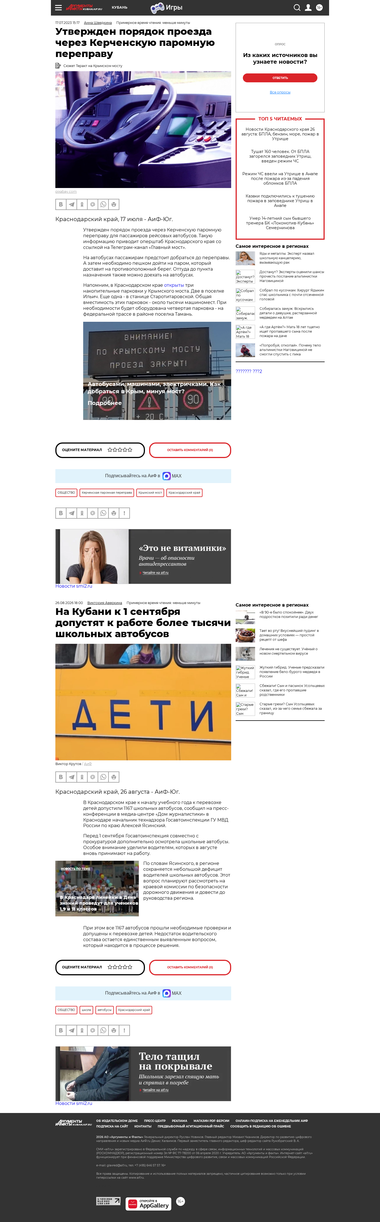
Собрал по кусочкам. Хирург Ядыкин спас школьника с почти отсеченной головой (292, 294)
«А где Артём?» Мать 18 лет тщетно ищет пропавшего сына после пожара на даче (290, 331)
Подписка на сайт (112, 1126)
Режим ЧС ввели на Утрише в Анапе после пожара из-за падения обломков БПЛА (280, 179)
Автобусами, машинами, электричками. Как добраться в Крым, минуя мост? (154, 388)
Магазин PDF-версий (211, 1121)
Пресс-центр (155, 1121)
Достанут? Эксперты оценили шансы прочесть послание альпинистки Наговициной (292, 276)
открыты (174, 285)
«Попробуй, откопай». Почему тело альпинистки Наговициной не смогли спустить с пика (290, 349)
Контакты (142, 1126)
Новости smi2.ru (73, 586)
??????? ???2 (249, 371)
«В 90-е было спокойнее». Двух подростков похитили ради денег (289, 614)
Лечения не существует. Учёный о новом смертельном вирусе (289, 651)
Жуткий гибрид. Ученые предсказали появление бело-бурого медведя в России (292, 671)
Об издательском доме (117, 1121)
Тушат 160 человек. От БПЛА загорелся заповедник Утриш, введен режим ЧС (280, 156)
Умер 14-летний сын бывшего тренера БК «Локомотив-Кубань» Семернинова (280, 223)
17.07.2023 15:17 (67, 23)
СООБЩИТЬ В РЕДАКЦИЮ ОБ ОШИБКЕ (260, 1126)
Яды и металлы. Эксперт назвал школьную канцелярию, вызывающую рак (287, 257)
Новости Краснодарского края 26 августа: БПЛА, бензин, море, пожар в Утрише (280, 134)
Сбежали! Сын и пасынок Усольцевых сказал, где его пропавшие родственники (292, 690)
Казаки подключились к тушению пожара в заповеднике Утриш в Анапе (280, 201)
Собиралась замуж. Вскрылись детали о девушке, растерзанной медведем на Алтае (288, 313)
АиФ (88, 764)
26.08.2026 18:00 (69, 603)
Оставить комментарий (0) (190, 450)
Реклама (179, 1121)
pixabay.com (66, 191)
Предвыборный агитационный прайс (191, 1126)
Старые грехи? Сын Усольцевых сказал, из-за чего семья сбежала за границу (291, 708)
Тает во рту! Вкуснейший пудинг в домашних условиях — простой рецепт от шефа (289, 635)
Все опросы (280, 92)
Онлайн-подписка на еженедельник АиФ (272, 1121)
